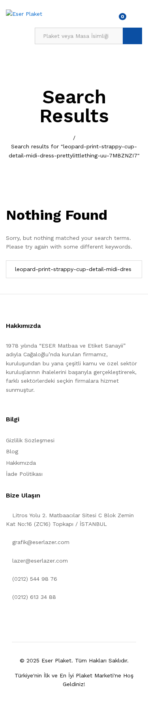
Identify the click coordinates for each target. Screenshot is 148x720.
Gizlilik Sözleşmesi (30, 440)
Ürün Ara (132, 36)
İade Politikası (24, 474)
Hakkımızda (21, 463)
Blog (12, 451)
